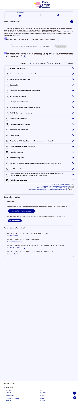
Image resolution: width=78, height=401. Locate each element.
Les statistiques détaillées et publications (19, 248)
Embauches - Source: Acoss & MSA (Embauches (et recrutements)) (49, 189)
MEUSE (42, 398)
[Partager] (75, 393)
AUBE (41, 390)
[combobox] (31, 46)
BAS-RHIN (8, 393)
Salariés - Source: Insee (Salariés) (60, 184)
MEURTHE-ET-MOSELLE (12, 398)
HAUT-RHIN (43, 393)
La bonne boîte (11, 254)
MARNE (42, 395)
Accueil (6, 21)
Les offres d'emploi (13, 236)
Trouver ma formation (13, 242)
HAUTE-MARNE (10, 395)
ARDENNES (9, 390)
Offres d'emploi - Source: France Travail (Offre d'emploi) (53, 188)
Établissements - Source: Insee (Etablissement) (56, 186)
